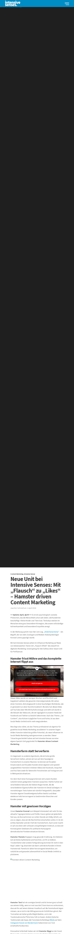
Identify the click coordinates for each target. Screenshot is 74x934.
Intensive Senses (29, 574)
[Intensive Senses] (12, 3)
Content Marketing (16, 574)
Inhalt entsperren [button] (37, 683)
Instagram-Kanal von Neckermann (24, 923)
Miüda (52, 920)
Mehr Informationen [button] (37, 679)
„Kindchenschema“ (51, 632)
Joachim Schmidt (17, 608)
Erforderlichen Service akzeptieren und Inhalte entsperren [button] (37, 690)
